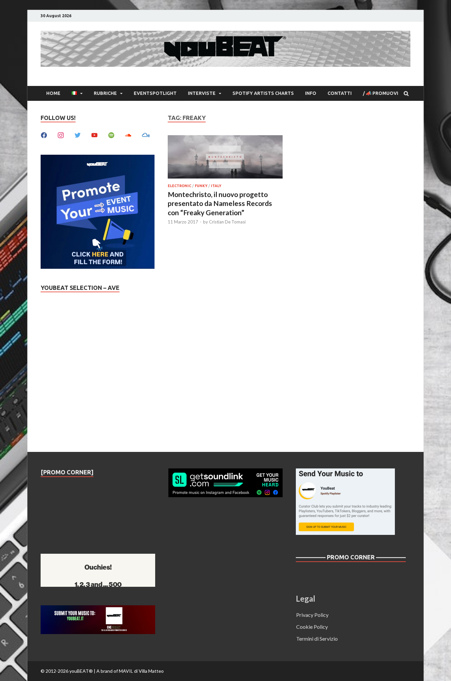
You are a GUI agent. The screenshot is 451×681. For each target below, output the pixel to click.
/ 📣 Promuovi (380, 93)
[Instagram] (60, 134)
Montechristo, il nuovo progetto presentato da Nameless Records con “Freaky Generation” (220, 203)
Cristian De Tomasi (227, 221)
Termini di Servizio (317, 638)
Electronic (179, 186)
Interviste (202, 93)
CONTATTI (340, 93)
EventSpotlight (155, 93)
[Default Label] (94, 134)
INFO (310, 93)
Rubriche (105, 93)
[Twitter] (77, 134)
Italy (216, 186)
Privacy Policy (312, 615)
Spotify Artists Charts (263, 93)
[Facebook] (44, 134)
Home (53, 93)
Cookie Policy (312, 626)
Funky (201, 186)
